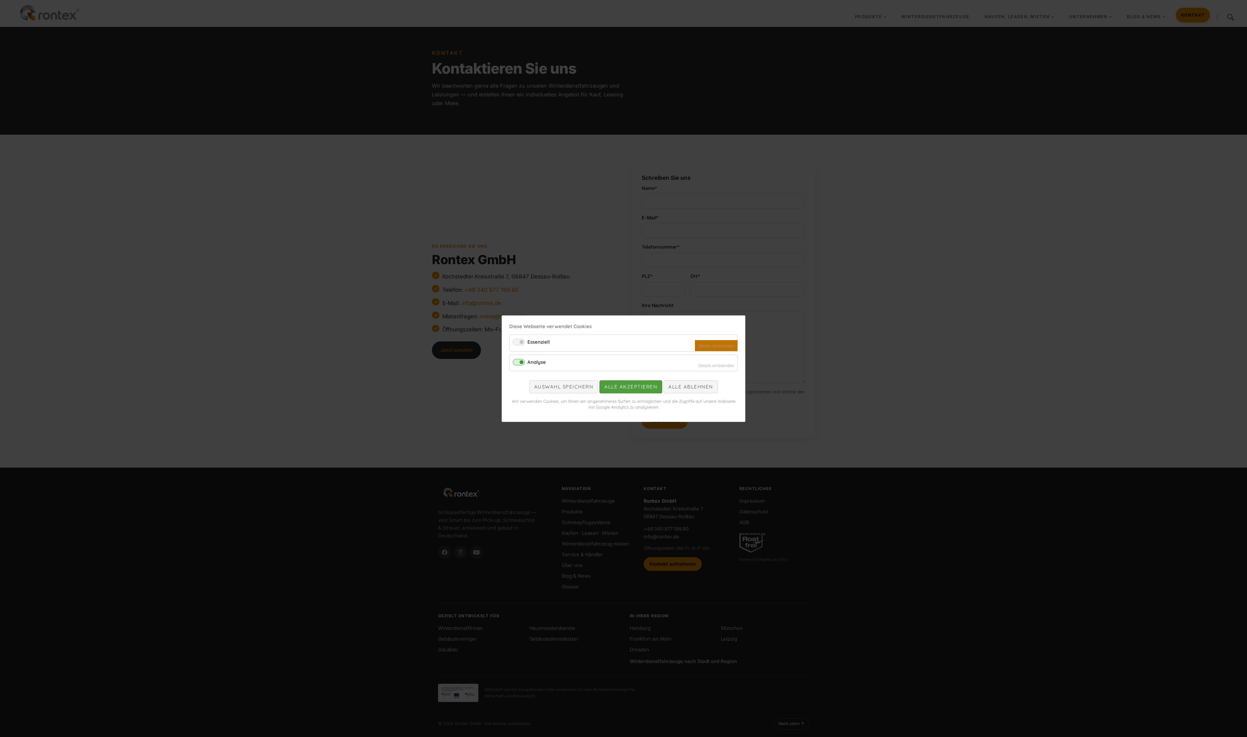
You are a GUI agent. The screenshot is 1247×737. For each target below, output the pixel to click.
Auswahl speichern (564, 387)
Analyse (536, 362)
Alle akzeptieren (630, 387)
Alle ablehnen (690, 387)
